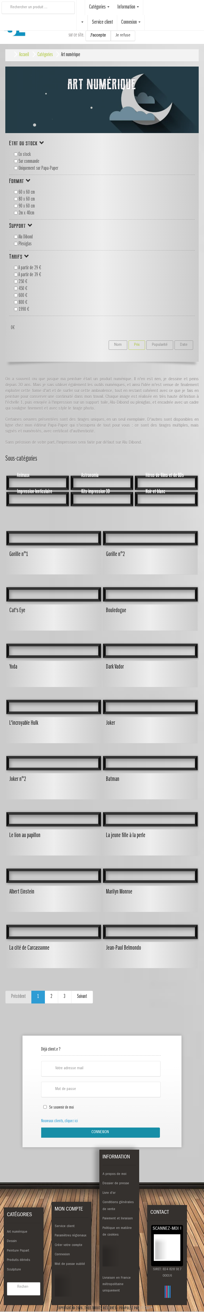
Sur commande (28, 162)
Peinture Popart (18, 1251)
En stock (24, 155)
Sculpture (14, 1270)
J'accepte (98, 35)
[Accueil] (81, 4)
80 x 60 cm (26, 200)
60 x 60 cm (26, 193)
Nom (118, 345)
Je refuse (123, 35)
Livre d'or (109, 1193)
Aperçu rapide (53, 569)
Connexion (100, 1132)
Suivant (82, 997)
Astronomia (90, 476)
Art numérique (17, 1232)
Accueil (24, 55)
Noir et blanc (155, 492)
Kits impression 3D (95, 492)
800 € (22, 303)
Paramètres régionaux (70, 1235)
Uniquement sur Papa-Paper (38, 169)
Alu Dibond (25, 237)
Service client (65, 1226)
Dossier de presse (116, 1183)
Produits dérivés (18, 1260)
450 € (22, 289)
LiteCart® (146, 1309)
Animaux (23, 476)
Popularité (160, 345)
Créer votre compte (68, 1245)
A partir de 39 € (29, 275)
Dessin (12, 1241)
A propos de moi (114, 1174)
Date (184, 345)
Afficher (166, 489)
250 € (22, 282)
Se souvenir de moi (60, 1107)
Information (126, 7)
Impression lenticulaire (34, 492)
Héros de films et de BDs (165, 476)
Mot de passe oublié (70, 1264)
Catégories (98, 7)
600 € (22, 296)
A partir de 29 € (29, 268)
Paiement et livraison (118, 1218)
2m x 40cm (26, 213)
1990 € (23, 310)
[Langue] (82, 22)
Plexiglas (25, 244)
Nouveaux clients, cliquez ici (59, 1121)
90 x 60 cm (26, 206)
